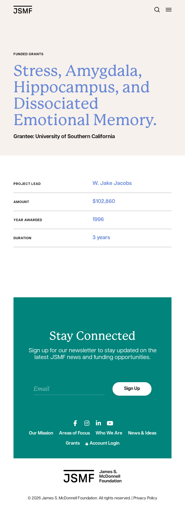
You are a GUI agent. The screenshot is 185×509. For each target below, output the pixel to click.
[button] (157, 9)
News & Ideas (142, 433)
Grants (73, 443)
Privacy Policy (145, 498)
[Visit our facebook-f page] (75, 423)
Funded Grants (28, 54)
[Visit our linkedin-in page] (98, 423)
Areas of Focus (74, 433)
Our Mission (41, 433)
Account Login (104, 443)
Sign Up (132, 389)
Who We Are (109, 433)
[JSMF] (22, 10)
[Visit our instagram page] (86, 423)
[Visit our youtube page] (110, 423)
